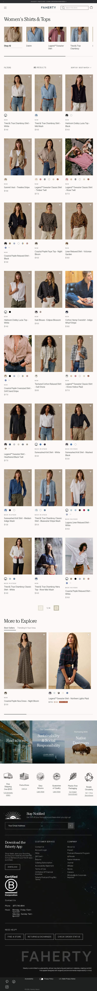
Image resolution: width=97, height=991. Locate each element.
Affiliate (70, 866)
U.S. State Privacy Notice (67, 979)
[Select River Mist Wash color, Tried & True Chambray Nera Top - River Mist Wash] (36, 578)
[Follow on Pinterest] (7, 981)
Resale (72, 856)
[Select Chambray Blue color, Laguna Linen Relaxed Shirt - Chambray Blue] (75, 510)
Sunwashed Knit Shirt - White (47, 452)
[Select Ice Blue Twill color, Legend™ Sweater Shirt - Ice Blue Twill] (54, 693)
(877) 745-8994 (19, 906)
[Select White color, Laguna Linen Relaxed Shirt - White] (66, 510)
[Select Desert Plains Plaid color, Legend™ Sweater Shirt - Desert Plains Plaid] (18, 444)
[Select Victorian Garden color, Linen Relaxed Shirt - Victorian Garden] (66, 243)
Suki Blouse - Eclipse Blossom (48, 320)
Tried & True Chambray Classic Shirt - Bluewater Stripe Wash (48, 519)
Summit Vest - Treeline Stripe (17, 187)
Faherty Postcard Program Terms (45, 878)
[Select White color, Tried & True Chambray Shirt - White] (5, 115)
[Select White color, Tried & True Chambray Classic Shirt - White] (40, 510)
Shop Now (80, 752)
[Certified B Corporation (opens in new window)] (19, 885)
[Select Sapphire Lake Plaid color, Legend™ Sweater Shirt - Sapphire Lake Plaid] (58, 693)
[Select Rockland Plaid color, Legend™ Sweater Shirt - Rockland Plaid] (5, 448)
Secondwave (89, 795)
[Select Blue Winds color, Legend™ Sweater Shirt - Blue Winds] (9, 444)
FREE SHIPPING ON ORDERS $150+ (48, 1)
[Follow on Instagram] (7, 987)
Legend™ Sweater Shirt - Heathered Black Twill (15, 455)
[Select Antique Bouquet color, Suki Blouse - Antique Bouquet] (40, 312)
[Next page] (56, 608)
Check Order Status (69, 937)
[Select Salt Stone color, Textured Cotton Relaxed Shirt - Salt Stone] (36, 375)
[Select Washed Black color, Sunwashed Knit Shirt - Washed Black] (44, 444)
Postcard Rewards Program (78, 853)
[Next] (93, 2)
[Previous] (3, 2)
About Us (71, 847)
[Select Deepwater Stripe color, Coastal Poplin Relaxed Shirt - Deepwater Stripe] (5, 247)
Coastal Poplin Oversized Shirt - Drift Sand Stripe (18, 389)
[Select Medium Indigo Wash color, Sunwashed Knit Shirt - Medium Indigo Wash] (40, 444)
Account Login (41, 850)
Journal (70, 863)
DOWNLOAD (12, 867)
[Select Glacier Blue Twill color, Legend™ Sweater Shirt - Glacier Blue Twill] (67, 693)
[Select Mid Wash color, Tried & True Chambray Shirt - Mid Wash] (36, 115)
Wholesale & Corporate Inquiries (76, 876)
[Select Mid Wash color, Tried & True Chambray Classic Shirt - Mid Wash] (44, 510)
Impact (70, 850)
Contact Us (39, 847)
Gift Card (38, 856)
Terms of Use (40, 869)
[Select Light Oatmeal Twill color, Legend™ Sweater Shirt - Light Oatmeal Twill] (62, 693)
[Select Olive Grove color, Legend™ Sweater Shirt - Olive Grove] (27, 444)
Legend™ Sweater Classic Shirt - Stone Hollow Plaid (78, 385)
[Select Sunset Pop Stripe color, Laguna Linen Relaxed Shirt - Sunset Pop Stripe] (84, 510)
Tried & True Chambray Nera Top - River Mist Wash (47, 588)
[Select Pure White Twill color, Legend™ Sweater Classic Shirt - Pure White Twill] (49, 179)
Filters (7, 67)
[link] (13, 38)
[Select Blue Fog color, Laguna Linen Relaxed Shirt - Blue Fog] (71, 510)
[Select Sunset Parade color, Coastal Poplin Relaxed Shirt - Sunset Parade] (22, 243)
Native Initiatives (73, 860)
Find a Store (14, 937)
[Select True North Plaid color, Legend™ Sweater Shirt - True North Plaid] (22, 444)
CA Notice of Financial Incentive (44, 873)
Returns (38, 860)
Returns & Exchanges (39, 937)
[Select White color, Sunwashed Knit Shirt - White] (36, 444)
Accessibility (29, 979)
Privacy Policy (48, 979)
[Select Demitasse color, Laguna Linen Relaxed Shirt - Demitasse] (79, 510)
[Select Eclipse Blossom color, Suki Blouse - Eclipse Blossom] (36, 312)
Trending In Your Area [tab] (26, 627)
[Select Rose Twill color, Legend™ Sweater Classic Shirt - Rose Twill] (40, 179)
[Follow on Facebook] (14, 981)
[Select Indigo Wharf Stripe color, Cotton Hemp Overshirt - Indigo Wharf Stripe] (66, 312)
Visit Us (16, 750)
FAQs (37, 853)
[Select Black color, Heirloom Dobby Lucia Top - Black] (66, 115)
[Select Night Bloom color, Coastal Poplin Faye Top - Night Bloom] (36, 243)
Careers (70, 872)
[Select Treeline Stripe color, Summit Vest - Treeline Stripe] (5, 179)
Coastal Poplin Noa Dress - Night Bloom (21, 701)
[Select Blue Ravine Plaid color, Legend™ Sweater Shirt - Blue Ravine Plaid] (14, 444)
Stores (69, 869)
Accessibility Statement (44, 866)
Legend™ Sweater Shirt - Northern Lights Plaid (68, 698)
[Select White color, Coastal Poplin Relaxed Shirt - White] (18, 243)
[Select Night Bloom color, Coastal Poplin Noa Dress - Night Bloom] (5, 693)
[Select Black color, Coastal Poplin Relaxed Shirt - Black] (5, 243)
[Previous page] (40, 608)
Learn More (48, 754)
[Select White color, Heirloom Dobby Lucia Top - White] (71, 115)
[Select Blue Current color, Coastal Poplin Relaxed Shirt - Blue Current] (14, 243)
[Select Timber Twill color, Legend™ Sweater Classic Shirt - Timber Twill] (36, 179)
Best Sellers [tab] (9, 627)
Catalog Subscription (43, 863)
